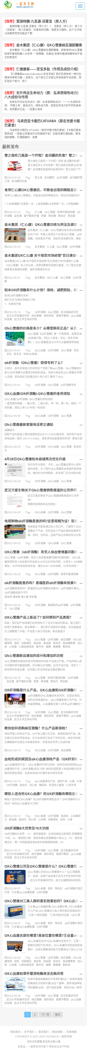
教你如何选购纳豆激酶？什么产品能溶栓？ (36, 728)
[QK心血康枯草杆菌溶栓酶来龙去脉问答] (15, 984)
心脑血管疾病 (26, 646)
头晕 (79, 781)
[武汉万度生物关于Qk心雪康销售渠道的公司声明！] (15, 501)
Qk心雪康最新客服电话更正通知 (28, 424)
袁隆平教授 (62, 315)
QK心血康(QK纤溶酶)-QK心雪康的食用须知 (37, 394)
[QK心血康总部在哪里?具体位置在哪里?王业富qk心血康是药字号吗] (15, 946)
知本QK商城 (30, 354)
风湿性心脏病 (56, 785)
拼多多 (17, 354)
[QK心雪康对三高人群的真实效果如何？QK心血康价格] (15, 912)
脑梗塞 (57, 646)
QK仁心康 (52, 277)
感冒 (43, 216)
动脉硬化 (26, 643)
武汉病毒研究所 (69, 312)
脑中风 (40, 646)
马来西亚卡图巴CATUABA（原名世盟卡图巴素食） (42, 123)
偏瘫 (48, 646)
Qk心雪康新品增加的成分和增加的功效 (33, 655)
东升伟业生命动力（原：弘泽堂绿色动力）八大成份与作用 (42, 94)
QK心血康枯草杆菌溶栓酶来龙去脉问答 (34, 973)
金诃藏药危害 (19, 181)
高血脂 (47, 643)
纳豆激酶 (36, 315)
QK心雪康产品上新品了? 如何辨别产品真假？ (38, 617)
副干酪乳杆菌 (31, 216)
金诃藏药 (49, 177)
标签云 (22, 1046)
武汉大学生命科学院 (25, 319)
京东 (9, 354)
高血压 (57, 643)
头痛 (72, 781)
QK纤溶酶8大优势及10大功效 (26, 828)
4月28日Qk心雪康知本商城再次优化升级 (35, 459)
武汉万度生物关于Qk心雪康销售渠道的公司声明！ (42, 490)
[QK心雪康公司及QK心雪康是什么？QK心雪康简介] (15, 877)
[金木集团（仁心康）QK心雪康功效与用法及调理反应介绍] (15, 235)
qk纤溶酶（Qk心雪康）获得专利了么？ (34, 363)
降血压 (62, 216)
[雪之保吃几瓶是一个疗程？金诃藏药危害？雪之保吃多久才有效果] (15, 166)
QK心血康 (40, 350)
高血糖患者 (69, 643)
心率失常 (71, 785)
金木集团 (40, 247)
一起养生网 (65, 1036)
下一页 (45, 1014)
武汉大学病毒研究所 (18, 315)
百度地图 (72, 1032)
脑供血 (66, 646)
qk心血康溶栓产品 (45, 781)
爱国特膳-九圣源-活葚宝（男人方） (43, 21)
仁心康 (38, 212)
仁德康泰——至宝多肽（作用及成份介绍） (48, 69)
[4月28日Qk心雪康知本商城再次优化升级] (15, 470)
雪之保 (38, 177)
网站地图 (57, 1032)
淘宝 (76, 350)
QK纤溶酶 (62, 177)
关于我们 (29, 1032)
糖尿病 (43, 785)
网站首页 (15, 1032)
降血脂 (71, 216)
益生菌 (18, 216)
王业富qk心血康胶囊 (23, 892)
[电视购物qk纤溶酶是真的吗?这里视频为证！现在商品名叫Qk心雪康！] (15, 532)
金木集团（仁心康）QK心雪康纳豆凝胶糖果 (49, 45)
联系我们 (43, 1032)
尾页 (57, 1014)
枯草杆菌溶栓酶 (66, 212)
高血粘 (37, 643)
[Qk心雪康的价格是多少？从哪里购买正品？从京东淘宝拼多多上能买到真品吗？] (15, 339)
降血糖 (52, 216)
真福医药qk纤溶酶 (58, 605)
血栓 (62, 819)
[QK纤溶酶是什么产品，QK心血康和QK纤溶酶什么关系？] (15, 701)
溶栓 (16, 643)
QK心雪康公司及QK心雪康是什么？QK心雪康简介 (42, 866)
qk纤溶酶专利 (68, 385)
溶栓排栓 (49, 315)
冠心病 (33, 785)
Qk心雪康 (49, 212)
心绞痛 (13, 646)
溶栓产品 (62, 781)
